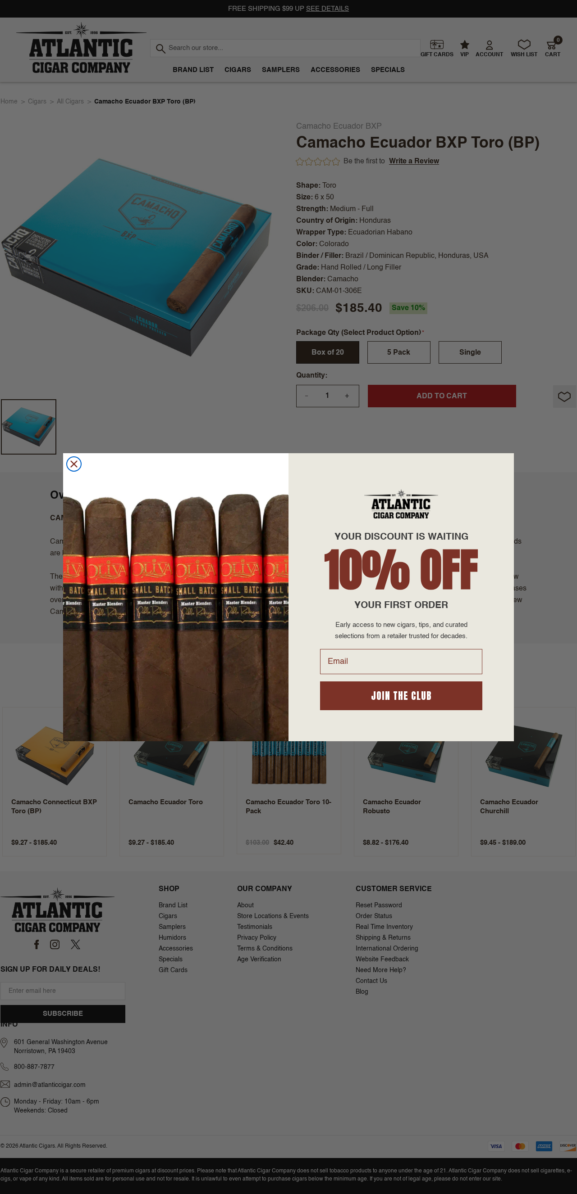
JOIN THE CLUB (401, 695)
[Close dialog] (74, 464)
